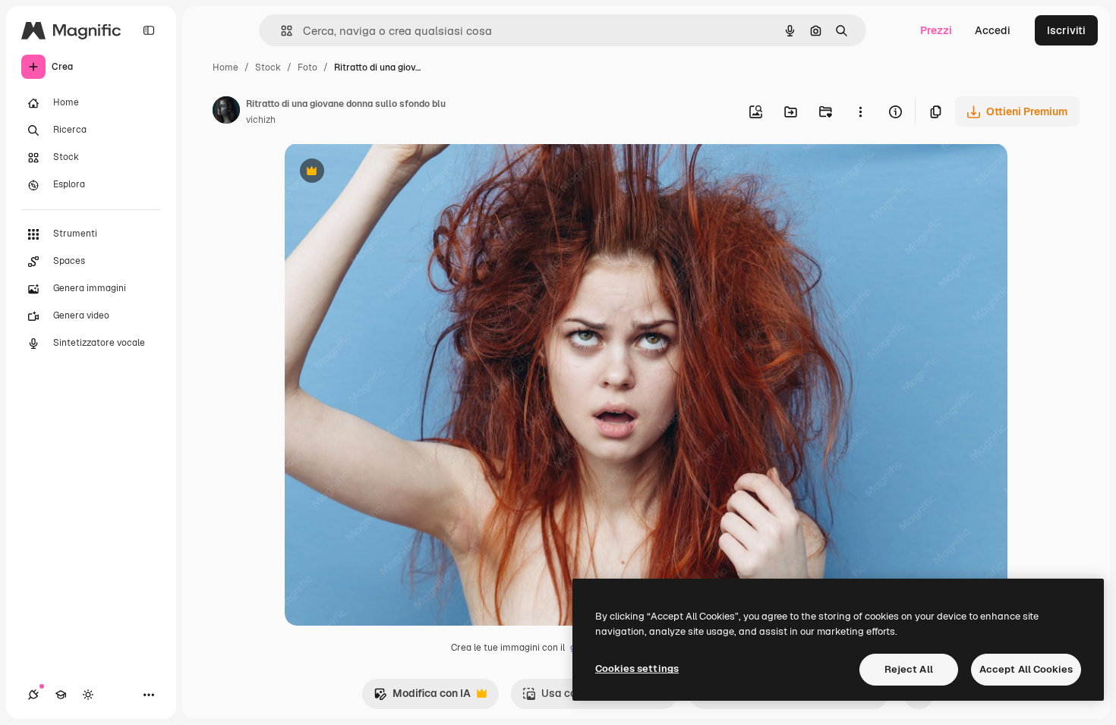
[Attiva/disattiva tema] (88, 695)
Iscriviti (1066, 30)
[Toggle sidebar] (149, 30)
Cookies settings (637, 668)
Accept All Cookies (1026, 669)
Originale (385, 172)
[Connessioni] (33, 695)
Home (225, 67)
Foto (307, 67)
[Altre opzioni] (860, 111)
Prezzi (936, 30)
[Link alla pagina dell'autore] (226, 112)
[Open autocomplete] (280, 30)
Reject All (908, 669)
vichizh (261, 120)
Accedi (992, 30)
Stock (268, 67)
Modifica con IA (422, 697)
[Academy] (61, 695)
